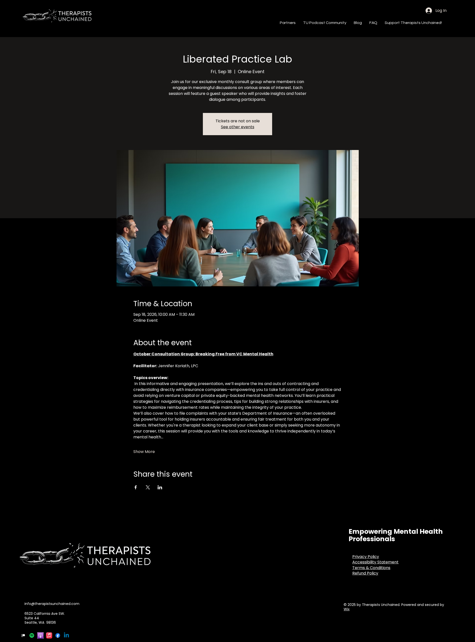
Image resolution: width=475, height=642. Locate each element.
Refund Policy (365, 573)
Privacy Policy (365, 556)
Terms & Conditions (371, 568)
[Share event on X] (147, 487)
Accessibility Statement (375, 562)
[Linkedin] (66, 635)
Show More (144, 451)
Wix (347, 609)
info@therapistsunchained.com (51, 603)
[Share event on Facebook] (135, 487)
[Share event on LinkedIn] (160, 487)
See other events (237, 127)
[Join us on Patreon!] (23, 635)
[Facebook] (58, 635)
